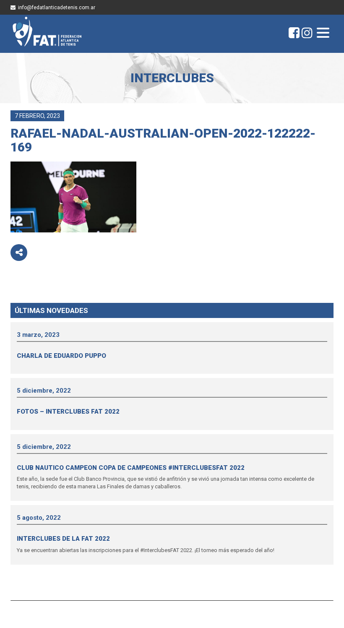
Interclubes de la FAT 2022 (63, 538)
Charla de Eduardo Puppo (61, 356)
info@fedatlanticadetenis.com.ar (56, 7)
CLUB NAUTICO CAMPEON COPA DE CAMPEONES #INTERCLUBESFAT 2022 (131, 468)
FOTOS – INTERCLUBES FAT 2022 (68, 411)
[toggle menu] (323, 33)
